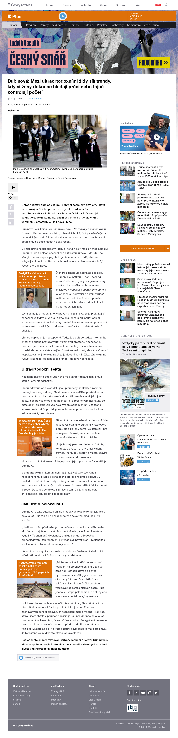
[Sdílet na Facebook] (11, 207)
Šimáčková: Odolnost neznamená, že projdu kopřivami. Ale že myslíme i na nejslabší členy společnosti (153, 285)
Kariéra (92, 704)
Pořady (44, 24)
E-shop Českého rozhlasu (136, 336)
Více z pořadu (129, 260)
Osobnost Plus (34, 98)
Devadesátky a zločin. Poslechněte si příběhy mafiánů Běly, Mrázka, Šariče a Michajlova (151, 229)
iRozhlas (50, 5)
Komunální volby (21, 695)
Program (67, 5)
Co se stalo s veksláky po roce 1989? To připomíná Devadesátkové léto (152, 215)
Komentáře (134, 24)
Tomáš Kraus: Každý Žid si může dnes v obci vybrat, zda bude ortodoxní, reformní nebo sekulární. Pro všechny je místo (34, 427)
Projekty (102, 24)
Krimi (140, 131)
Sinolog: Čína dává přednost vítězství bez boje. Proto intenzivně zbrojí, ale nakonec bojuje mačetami (152, 200)
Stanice (103, 5)
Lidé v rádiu (95, 699)
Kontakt (93, 708)
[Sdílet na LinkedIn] (11, 222)
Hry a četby (127, 131)
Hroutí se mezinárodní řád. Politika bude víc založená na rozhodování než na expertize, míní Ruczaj (153, 301)
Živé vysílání (127, 141)
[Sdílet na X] (11, 215)
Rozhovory (117, 24)
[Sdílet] (15, 198)
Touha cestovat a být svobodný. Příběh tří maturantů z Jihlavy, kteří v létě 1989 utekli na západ (153, 172)
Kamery (133, 19)
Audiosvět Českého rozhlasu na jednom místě (141, 153)
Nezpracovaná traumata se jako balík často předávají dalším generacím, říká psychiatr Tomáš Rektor (34, 569)
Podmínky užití (148, 724)
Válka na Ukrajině (22, 691)
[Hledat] (166, 5)
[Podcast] (10, 198)
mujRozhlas (85, 5)
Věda (147, 24)
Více (157, 24)
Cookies (120, 724)
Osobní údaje (133, 724)
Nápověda (94, 695)
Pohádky (126, 136)
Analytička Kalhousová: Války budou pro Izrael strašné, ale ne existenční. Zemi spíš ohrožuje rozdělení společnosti (34, 279)
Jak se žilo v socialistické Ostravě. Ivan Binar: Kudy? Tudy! (153, 184)
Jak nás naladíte (97, 691)
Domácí (12, 24)
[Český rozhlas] (20, 5)
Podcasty (56, 699)
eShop (16, 704)
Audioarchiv (136, 16)
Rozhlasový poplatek (99, 712)
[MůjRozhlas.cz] (13, 110)
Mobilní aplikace (59, 704)
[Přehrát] (13, 187)
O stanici (88, 24)
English (161, 724)
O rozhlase (121, 5)
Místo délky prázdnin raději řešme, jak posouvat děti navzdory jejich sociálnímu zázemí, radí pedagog (153, 269)
